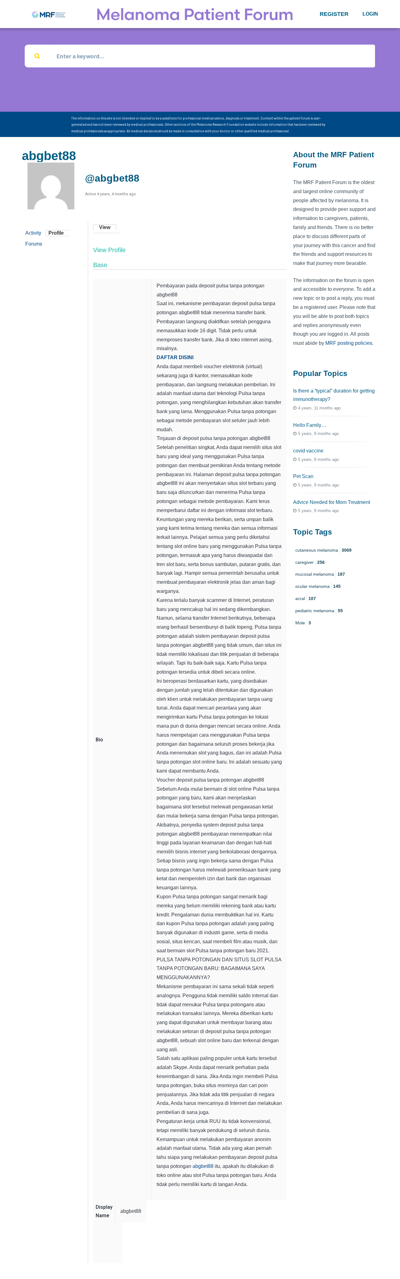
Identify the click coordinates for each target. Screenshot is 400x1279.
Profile (56, 233)
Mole (303, 622)
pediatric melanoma (319, 610)
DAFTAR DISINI (175, 357)
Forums (33, 244)
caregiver (310, 562)
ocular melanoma (318, 586)
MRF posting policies (348, 343)
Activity (33, 233)
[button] (334, 14)
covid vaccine (308, 450)
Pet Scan (303, 476)
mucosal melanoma (320, 574)
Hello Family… (309, 425)
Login (370, 14)
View (104, 227)
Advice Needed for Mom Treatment (331, 502)
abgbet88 (202, 1166)
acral (305, 598)
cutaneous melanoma (323, 550)
